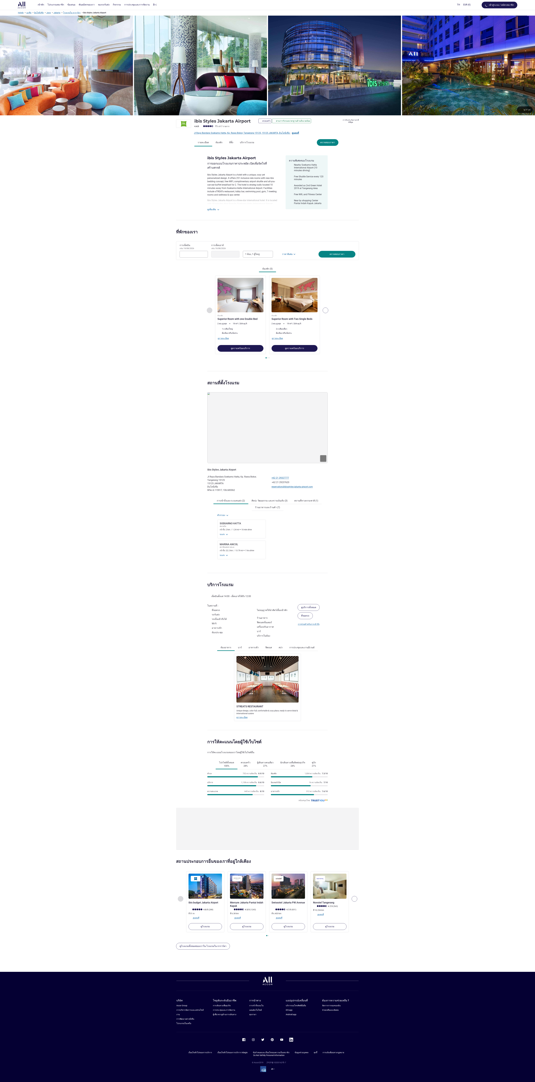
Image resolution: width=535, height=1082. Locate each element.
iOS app (289, 1010)
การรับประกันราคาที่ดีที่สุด (351, 121)
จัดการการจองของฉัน (331, 1005)
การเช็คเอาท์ (218, 246)
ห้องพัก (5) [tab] (267, 268)
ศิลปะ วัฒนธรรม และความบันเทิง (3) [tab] (270, 500)
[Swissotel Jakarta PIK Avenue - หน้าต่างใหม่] (288, 886)
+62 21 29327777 (280, 478)
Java (48, 13)
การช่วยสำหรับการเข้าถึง (308, 624)
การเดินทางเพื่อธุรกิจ (222, 1005)
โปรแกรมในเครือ (183, 1023)
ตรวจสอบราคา (327, 142)
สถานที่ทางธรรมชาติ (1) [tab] (306, 500)
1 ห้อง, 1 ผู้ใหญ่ (252, 254)
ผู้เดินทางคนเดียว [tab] (265, 764)
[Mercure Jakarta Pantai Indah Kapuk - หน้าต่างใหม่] (246, 886)
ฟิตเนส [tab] (268, 647)
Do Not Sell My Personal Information (268, 1055)
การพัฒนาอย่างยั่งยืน (185, 1019)
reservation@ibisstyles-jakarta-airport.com (292, 486)
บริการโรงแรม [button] (220, 584)
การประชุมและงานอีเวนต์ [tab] (301, 647)
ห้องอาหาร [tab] (226, 647)
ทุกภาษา (252, 1014)
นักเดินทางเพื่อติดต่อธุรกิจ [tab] (292, 764)
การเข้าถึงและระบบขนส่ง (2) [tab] (231, 500)
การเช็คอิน (187, 246)
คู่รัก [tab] (314, 764)
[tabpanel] (267, 317)
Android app (291, 1014)
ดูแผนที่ (295, 133)
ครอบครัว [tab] (245, 764)
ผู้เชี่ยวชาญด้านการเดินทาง (224, 1014)
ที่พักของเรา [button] (187, 231)
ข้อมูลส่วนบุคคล (301, 1052)
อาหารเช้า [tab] (254, 647)
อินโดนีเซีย (39, 13)
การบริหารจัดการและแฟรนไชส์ (190, 1010)
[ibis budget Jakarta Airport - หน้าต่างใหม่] (205, 886)
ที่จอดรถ (305, 615)
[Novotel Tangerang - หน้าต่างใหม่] (329, 886)
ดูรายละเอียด (242, 717)
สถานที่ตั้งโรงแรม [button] (223, 382)
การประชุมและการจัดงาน (224, 1010)
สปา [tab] (281, 647)
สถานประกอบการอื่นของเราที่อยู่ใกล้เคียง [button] (213, 861)
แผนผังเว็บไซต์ (255, 1010)
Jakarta (57, 13)
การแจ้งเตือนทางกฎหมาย (333, 1052)
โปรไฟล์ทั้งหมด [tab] (226, 764)
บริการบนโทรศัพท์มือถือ (296, 1005)
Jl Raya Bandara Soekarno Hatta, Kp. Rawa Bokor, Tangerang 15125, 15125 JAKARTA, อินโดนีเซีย (242, 133)
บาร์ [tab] (240, 647)
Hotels (21, 13)
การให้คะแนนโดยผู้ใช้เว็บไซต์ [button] (234, 741)
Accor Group (181, 1005)
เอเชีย (28, 13)
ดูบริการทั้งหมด (308, 607)
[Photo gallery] (267, 65)
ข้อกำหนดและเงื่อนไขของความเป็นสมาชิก (271, 1052)
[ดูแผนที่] (267, 427)
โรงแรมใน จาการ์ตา (72, 13)
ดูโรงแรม (205, 926)
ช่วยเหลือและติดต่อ (330, 1010)
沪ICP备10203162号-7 (276, 1062)
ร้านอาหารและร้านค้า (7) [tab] (267, 507)
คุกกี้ (315, 1052)
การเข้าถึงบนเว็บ (256, 1005)
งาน (178, 1014)
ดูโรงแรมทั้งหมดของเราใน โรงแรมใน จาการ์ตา (203, 946)
